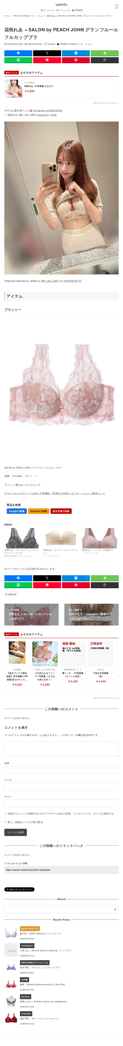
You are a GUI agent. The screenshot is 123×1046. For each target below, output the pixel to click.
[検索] (115, 909)
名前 (6, 763)
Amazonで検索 (38, 511)
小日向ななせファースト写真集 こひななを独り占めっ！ (45, 676)
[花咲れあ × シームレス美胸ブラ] (99, 538)
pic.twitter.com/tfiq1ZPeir (47, 110)
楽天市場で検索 (61, 511)
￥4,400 (101, 681)
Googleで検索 (16, 511)
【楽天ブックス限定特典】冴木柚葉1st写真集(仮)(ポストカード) (17, 676)
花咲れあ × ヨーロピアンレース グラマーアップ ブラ (21, 551)
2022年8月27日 (72, 281)
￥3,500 (73, 681)
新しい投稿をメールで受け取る (25, 822)
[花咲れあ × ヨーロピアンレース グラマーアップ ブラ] (22, 538)
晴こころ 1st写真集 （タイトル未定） (73, 674)
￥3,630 (17, 684)
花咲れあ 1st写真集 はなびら (39, 85)
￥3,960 (45, 684)
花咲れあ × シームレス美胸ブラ (97, 549)
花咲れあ (12, 594)
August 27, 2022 (47, 115)
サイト (8, 796)
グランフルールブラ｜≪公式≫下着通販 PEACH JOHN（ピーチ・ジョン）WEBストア (54, 493)
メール (8, 779)
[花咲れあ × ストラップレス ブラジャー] (61, 538)
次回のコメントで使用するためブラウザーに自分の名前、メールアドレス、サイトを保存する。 (62, 813)
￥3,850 (29, 91)
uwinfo (61, 5)
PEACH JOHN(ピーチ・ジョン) (76, 43)
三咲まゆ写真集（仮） (101, 674)
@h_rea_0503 (50, 281)
